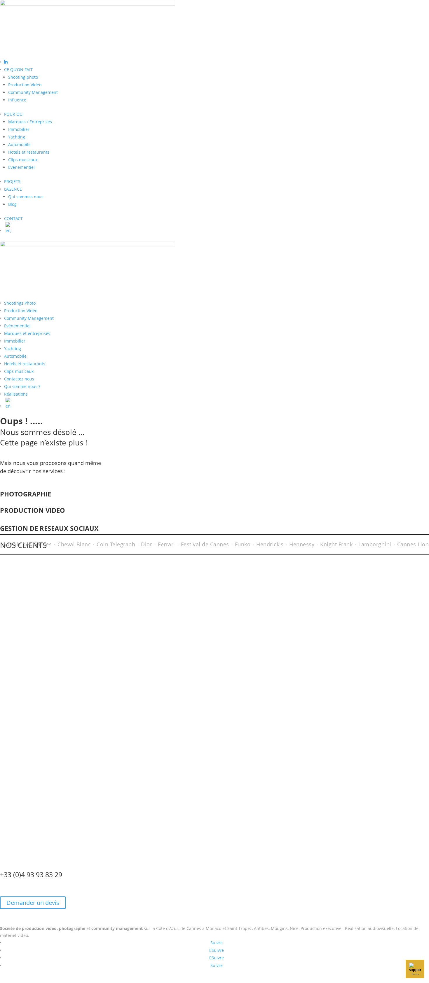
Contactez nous (19, 379)
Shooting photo (23, 77)
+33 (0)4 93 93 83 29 (31, 874)
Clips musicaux (23, 159)
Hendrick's (264, 544)
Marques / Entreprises (30, 121)
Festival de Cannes (199, 544)
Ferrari (160, 544)
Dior (140, 544)
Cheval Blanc (68, 544)
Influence (17, 100)
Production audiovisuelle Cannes (32, 650)
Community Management (33, 92)
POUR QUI (14, 114)
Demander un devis (32, 903)
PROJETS (12, 181)
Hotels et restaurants (28, 152)
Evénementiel (21, 167)
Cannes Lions (408, 544)
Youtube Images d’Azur (22, 826)
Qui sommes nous (25, 196)
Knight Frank (330, 544)
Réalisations (16, 394)
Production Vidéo (24, 84)
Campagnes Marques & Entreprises (34, 727)
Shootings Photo (20, 303)
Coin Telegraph (110, 544)
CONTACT (13, 218)
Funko (237, 544)
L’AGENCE (13, 189)
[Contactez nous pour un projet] (415, 969)
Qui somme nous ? (22, 386)
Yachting (16, 137)
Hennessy (295, 544)
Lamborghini (369, 544)
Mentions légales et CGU (183, 979)
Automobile (19, 144)
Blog (12, 204)
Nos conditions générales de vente (34, 804)
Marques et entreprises (27, 333)
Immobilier (18, 129)
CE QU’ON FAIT (18, 69)
